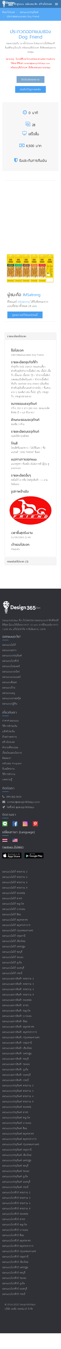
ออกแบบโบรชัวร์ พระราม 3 (16, 1198)
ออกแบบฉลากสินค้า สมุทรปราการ (19, 1032)
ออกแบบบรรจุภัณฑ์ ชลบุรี (15, 1166)
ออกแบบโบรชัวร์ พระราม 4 (16, 1203)
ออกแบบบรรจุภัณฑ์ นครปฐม (16, 1160)
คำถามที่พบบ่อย (10, 747)
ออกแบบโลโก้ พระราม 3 (15, 877)
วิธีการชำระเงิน (9, 726)
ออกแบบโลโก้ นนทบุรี (13, 968)
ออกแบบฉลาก (9, 650)
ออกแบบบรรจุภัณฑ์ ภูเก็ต (15, 1176)
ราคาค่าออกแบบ (10, 721)
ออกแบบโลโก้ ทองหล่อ (13, 893)
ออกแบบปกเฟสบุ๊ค (11, 698)
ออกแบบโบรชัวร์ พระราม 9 (16, 1209)
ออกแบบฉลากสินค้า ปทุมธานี (17, 1043)
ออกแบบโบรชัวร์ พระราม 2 (16, 1192)
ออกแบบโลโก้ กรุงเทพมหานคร (17, 930)
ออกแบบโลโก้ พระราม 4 (15, 882)
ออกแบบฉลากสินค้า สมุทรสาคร (18, 1027)
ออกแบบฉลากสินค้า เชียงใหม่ (17, 1048)
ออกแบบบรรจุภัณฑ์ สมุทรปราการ (19, 1139)
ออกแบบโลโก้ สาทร (12, 898)
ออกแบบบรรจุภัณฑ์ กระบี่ (15, 1187)
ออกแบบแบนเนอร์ (11, 677)
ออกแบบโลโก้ (9, 645)
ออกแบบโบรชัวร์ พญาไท (14, 1225)
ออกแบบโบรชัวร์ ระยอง (14, 1278)
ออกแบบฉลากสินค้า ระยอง (16, 1064)
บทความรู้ (7, 780)
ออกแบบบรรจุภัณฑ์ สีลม (14, 1128)
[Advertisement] (30, 216)
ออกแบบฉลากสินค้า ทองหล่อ (17, 1000)
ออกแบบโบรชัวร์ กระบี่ (13, 1294)
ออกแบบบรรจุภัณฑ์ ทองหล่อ (16, 1107)
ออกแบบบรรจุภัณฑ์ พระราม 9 (18, 1102)
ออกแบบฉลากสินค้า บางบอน (17, 1016)
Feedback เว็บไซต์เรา (13, 847)
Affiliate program (12, 763)
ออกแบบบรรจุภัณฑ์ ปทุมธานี (17, 1150)
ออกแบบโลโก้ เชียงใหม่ (13, 941)
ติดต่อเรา (6, 758)
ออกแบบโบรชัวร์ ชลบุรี (13, 1273)
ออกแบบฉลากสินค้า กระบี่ (15, 1080)
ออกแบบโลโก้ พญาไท (13, 904)
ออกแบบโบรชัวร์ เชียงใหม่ (15, 1262)
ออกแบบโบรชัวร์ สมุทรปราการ (17, 1246)
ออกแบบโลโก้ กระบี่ (12, 973)
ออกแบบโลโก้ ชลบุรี (12, 952)
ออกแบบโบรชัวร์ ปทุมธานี (15, 1257)
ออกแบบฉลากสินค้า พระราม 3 (18, 984)
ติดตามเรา (9, 814)
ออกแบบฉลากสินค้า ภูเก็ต (15, 1069)
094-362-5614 (13, 797)
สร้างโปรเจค (8, 742)
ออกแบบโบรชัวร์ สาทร (13, 1219)
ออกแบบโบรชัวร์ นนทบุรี (14, 1289)
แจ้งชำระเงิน (8, 731)
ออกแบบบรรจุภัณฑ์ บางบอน (16, 1123)
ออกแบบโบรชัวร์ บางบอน (15, 1230)
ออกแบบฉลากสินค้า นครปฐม (17, 1053)
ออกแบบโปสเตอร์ (11, 666)
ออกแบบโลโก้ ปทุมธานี (13, 936)
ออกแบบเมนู (8, 693)
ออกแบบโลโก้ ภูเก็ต (12, 963)
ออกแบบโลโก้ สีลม (11, 914)
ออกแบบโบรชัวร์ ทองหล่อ (15, 1214)
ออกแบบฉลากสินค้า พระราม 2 (18, 979)
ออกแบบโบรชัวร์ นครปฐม (15, 1267)
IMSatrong (32, 294)
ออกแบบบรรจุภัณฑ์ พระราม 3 (18, 1091)
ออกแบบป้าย (8, 688)
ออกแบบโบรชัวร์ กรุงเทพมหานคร (19, 1251)
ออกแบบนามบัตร (11, 672)
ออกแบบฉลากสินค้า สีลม (15, 1021)
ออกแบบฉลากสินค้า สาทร (15, 1005)
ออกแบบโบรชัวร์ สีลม (13, 1235)
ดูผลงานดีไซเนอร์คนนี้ (25, 315)
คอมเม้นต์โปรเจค (17, 561)
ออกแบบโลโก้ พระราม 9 (15, 888)
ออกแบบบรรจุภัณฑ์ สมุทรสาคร (18, 1134)
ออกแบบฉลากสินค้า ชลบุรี (15, 1059)
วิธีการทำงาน (8, 774)
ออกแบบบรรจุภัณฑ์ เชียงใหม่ (17, 1155)
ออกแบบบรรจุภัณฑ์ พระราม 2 (18, 1086)
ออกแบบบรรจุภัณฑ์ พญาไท (16, 1118)
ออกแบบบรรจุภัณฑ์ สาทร (15, 1112)
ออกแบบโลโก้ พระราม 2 (15, 872)
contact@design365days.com (22, 802)
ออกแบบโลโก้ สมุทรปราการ (16, 925)
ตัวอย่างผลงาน (9, 737)
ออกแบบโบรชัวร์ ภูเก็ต (13, 1283)
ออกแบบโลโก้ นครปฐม (13, 947)
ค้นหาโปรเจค (8, 12)
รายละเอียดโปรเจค (16, 336)
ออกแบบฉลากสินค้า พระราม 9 (18, 995)
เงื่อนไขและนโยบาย (12, 753)
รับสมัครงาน (8, 769)
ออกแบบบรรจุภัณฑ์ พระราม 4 (18, 1096)
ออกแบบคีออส (9, 682)
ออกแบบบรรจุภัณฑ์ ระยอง (15, 1171)
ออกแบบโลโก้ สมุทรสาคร (15, 920)
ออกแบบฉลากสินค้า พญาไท (16, 1011)
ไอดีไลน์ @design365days (19, 807)
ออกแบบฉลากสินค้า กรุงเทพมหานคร (21, 1037)
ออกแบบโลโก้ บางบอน (13, 909)
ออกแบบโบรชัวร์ (10, 661)
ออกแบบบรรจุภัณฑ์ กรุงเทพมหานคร (20, 1144)
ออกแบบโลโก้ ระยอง (12, 957)
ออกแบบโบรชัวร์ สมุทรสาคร (16, 1241)
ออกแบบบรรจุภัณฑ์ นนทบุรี (16, 1182)
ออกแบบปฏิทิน (9, 704)
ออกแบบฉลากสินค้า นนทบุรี (16, 1075)
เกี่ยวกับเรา (9, 712)
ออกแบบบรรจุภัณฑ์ (29, 12)
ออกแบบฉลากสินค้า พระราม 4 (18, 989)
